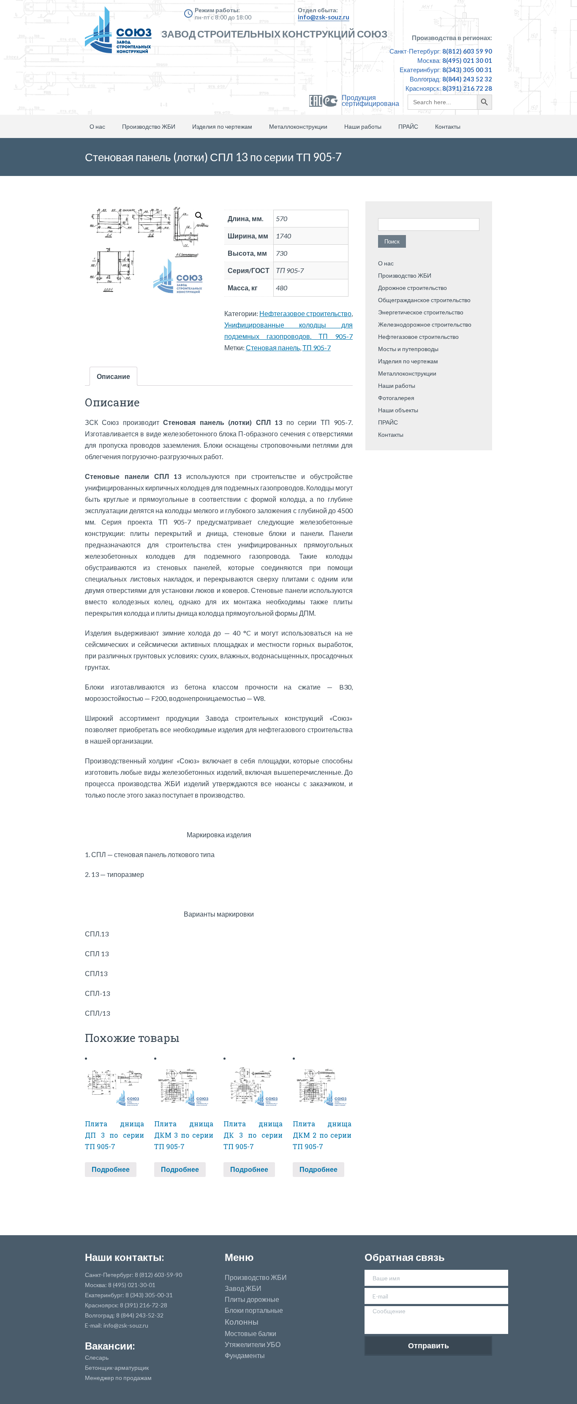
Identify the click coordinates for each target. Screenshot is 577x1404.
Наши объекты (398, 410)
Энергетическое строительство (420, 312)
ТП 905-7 (316, 348)
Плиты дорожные (252, 1299)
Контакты (447, 126)
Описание (113, 376)
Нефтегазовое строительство (305, 313)
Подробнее (111, 1169)
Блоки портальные (254, 1310)
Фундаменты (245, 1355)
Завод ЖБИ (243, 1288)
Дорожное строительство (412, 287)
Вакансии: (110, 1345)
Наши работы (362, 126)
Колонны (242, 1322)
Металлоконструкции (298, 126)
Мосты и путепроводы (408, 348)
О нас (97, 126)
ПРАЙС (408, 126)
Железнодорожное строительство (424, 324)
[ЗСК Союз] (121, 33)
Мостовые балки (250, 1333)
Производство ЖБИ (148, 126)
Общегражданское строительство (424, 299)
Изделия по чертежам (222, 126)
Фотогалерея (396, 397)
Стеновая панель (273, 348)
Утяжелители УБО (252, 1344)
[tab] (113, 376)
